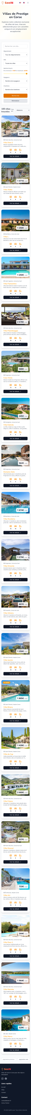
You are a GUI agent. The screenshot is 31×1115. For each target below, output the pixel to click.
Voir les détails (14, 156)
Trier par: (12, 110)
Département (7, 51)
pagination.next (23, 1059)
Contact (3, 1092)
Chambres (6, 86)
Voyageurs (7, 77)
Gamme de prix (8, 68)
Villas (2, 1090)
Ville (5, 59)
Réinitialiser (15, 101)
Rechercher (15, 96)
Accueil (3, 1087)
